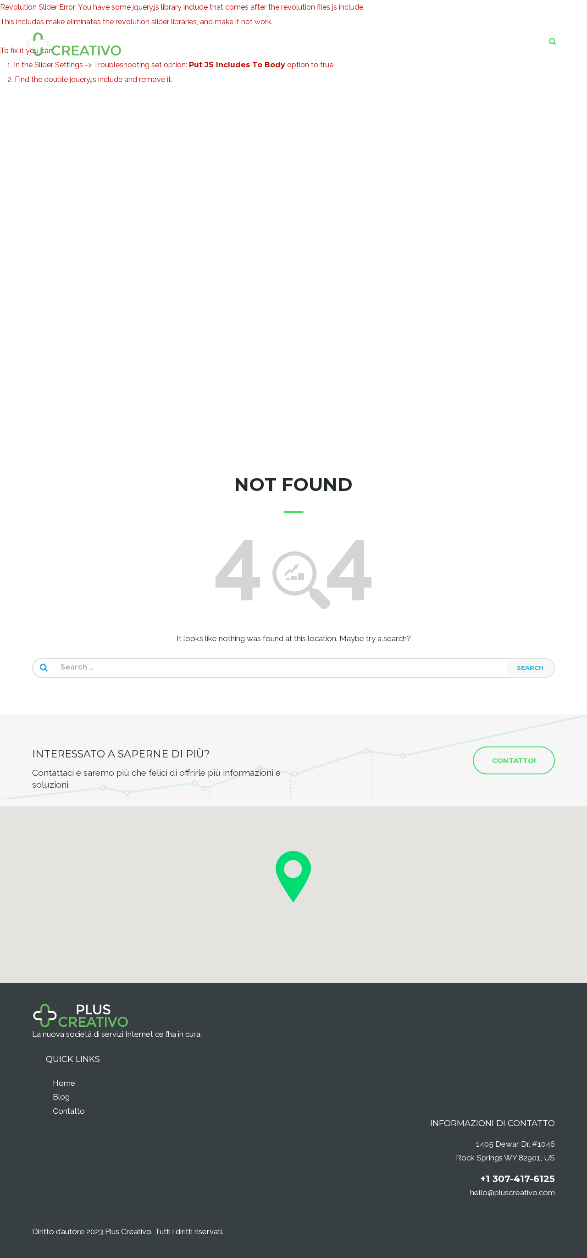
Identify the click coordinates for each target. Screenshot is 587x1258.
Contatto (69, 1111)
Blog (61, 1096)
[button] (293, 877)
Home (64, 1083)
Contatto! (514, 760)
